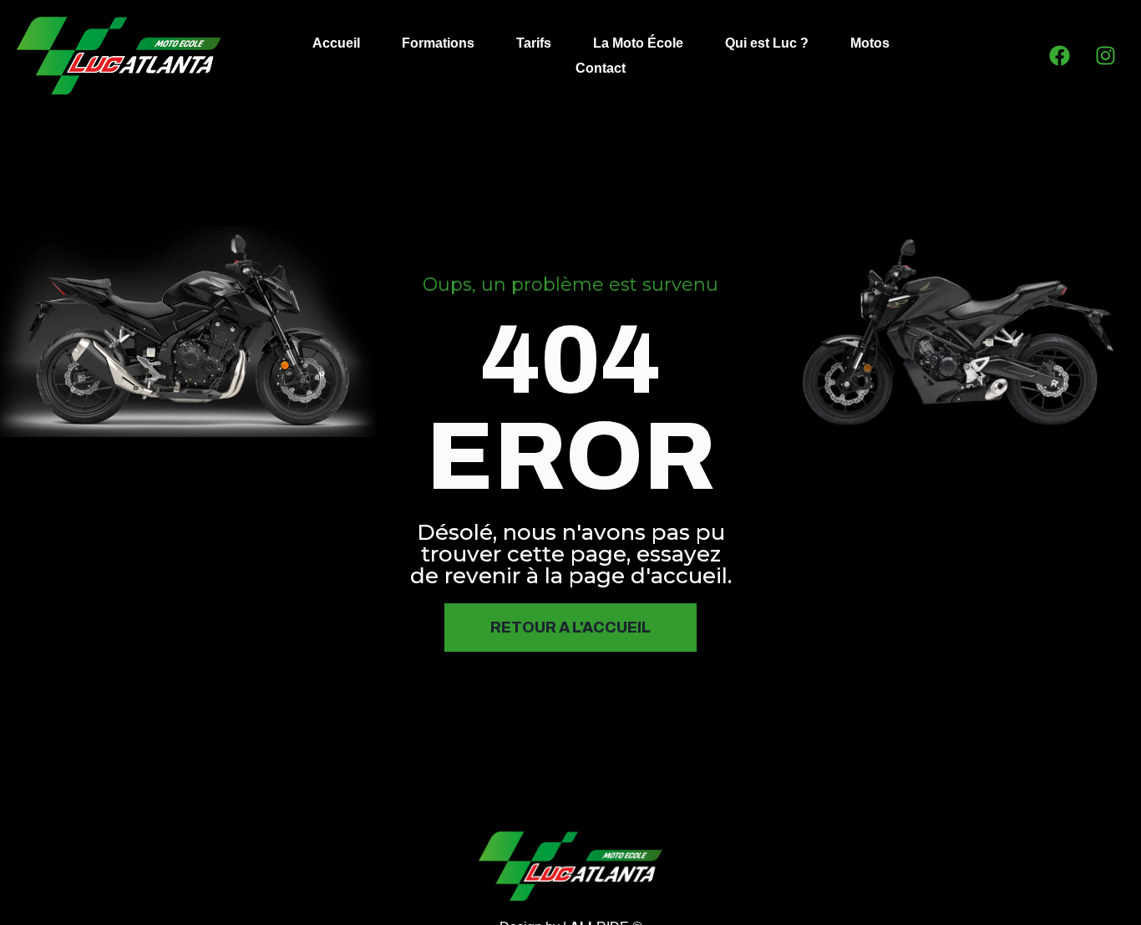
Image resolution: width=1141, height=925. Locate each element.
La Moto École (638, 43)
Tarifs (533, 43)
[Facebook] (1060, 56)
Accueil (336, 43)
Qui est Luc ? (767, 43)
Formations (438, 43)
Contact (601, 68)
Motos (870, 43)
